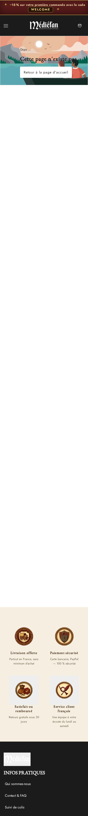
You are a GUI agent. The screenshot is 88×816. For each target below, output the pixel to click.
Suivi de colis (14, 807)
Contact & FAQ (15, 795)
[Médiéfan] (44, 25)
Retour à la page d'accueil (46, 72)
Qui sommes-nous (18, 783)
